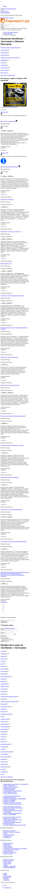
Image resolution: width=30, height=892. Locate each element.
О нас (4, 885)
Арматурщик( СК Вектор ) (7, 199)
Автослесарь (4, 55)
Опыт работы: (4, 637)
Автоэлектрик (4, 70)
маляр (2, 663)
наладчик (3, 691)
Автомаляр (3, 65)
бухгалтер (19, 28)
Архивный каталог (8, 851)
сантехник (3, 689)
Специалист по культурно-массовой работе (11, 509)
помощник (3, 704)
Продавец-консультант (9, 834)
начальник (3, 711)
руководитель (4, 724)
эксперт (2, 769)
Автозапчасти (4, 50)
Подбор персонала (5, 12)
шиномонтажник (5, 766)
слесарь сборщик (5, 726)
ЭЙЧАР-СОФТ (4, 112)
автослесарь (3, 668)
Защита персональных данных (11, 849)
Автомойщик (4, 52)
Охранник (6, 878)
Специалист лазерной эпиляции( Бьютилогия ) (12, 295)
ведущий (3, 679)
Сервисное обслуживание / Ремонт (9, 57)
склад (2, 774)
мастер (2, 661)
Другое (2, 62)
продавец (13, 28)
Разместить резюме (8, 843)
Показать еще (4, 602)
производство (4, 686)
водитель (8, 28)
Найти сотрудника (8, 861)
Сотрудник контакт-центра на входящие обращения (13, 541)
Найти (2, 641)
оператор (3, 694)
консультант (4, 671)
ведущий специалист (6, 714)
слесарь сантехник (5, 706)
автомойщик (4, 771)
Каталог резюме (7, 863)
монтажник (3, 764)
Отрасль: (3, 628)
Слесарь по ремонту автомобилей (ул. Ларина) (12, 445)
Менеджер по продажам (9, 830)
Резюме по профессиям (9, 867)
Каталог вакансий (7, 847)
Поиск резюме (7, 862)
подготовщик (4, 754)
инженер (3, 656)
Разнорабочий (6, 837)
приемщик (3, 731)
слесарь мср (3, 721)
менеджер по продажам (6, 751)
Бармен (5, 873)
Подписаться (4, 622)
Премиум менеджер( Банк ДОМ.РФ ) (10, 477)
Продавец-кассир (7, 836)
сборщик (3, 681)
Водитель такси (7, 876)
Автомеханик (4, 67)
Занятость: (3, 635)
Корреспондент (7, 877)
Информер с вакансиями (9, 866)
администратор (4, 719)
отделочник (3, 746)
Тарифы (5, 864)
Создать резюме (4, 11)
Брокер (5, 874)
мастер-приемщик (5, 744)
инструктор (3, 761)
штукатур (3, 741)
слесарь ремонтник (5, 676)
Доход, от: (3, 632)
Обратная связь (7, 887)
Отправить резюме (5, 146)
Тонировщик (4, 60)
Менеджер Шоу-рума (6, 263)
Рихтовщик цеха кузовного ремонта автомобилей (13, 416)
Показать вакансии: (5, 638)
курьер (2, 749)
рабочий (3, 709)
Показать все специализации (8, 75)
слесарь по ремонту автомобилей (9, 701)
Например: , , (11, 28)
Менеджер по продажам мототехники (10, 385)
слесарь (2, 651)
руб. (15, 634)
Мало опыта (4, 72)
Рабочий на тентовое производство (9, 357)
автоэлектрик (4, 729)
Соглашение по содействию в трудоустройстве (15, 848)
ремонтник (3, 673)
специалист (3, 653)
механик (3, 666)
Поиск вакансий (7, 845)
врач (2, 716)
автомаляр (3, 759)
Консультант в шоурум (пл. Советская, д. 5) (11, 231)
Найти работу (6, 844)
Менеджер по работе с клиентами (11, 832)
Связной (3, 29)
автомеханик (4, 684)
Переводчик (6, 880)
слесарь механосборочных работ (9, 696)
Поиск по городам (8, 853)
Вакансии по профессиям (9, 852)
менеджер (3, 658)
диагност (3, 736)
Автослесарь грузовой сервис (8, 121)
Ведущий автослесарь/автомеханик (9, 166)
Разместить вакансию (8, 859)
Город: (2, 629)
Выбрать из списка (10, 628)
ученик (2, 739)
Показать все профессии (7, 776)
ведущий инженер (5, 756)
